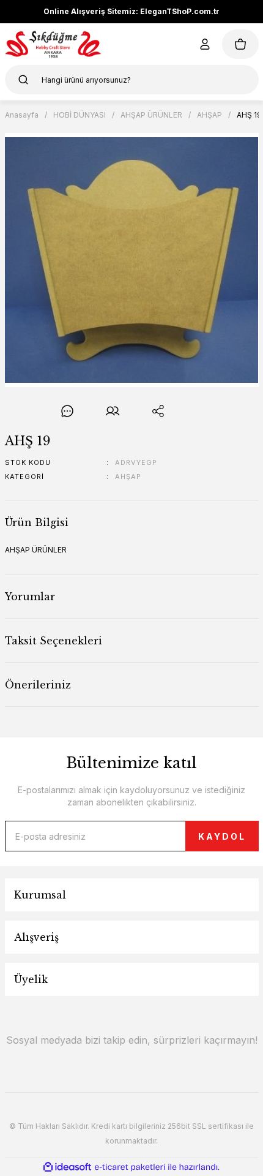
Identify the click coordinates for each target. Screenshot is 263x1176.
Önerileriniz (38, 685)
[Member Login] (205, 44)
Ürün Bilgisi (37, 522)
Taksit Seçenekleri (53, 641)
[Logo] (53, 44)
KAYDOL (222, 836)
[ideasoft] (67, 1167)
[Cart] (240, 44)
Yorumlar (30, 596)
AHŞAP (128, 476)
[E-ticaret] (130, 1167)
